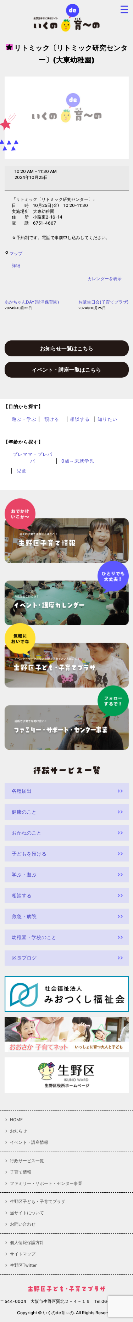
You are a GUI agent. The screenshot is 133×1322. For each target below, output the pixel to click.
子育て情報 (20, 1172)
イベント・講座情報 (29, 1142)
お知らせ (18, 1131)
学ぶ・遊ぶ (24, 874)
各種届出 (22, 791)
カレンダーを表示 (105, 278)
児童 (22, 471)
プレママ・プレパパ (32, 457)
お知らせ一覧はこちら (66, 348)
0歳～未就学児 (77, 461)
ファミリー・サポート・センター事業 (46, 1183)
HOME (16, 1120)
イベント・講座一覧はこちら (66, 369)
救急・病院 (24, 916)
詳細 (16, 265)
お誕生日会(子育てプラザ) (103, 304)
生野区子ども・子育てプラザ (37, 1201)
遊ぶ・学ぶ (24, 419)
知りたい (107, 419)
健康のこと (24, 812)
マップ (16, 253)
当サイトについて (27, 1213)
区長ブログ (24, 958)
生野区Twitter (23, 1265)
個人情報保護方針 (27, 1243)
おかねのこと (26, 833)
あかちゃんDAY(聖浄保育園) (32, 304)
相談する (80, 419)
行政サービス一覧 (27, 1161)
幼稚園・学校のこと (34, 937)
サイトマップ (22, 1254)
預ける (51, 419)
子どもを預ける (29, 854)
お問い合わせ (22, 1224)
